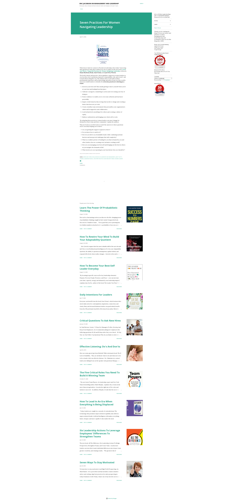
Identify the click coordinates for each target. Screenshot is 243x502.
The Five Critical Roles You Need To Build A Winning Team (100, 374)
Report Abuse (157, 28)
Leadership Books (88, 158)
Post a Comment (88, 228)
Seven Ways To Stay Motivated (97, 462)
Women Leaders (119, 158)
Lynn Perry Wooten (98, 158)
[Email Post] (80, 161)
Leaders (82, 158)
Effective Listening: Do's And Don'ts (100, 346)
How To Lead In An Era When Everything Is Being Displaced (96, 403)
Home (81, 9)
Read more (119, 228)
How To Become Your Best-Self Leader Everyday (97, 267)
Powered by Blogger (112, 498)
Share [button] (81, 163)
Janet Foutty (119, 157)
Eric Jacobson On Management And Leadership (99, 3)
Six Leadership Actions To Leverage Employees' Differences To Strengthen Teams (100, 433)
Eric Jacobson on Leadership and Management (103, 157)
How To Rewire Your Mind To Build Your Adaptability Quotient (99, 238)
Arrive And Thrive (87, 157)
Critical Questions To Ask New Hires (100, 320)
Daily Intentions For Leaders (96, 294)
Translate (167, 80)
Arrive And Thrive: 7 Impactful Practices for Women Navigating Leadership (103, 70)
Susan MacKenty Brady (109, 158)
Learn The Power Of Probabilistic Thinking (98, 209)
